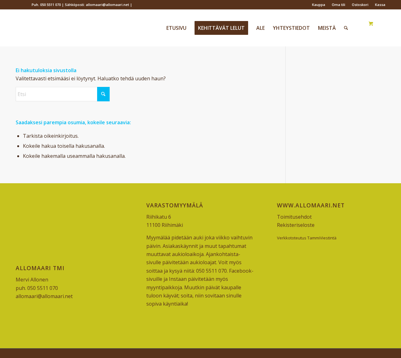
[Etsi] (346, 27)
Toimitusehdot (294, 216)
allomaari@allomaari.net (44, 296)
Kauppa (318, 4)
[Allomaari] (63, 27)
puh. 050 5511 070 (37, 288)
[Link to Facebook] (17, 4)
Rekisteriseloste (296, 225)
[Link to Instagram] (27, 4)
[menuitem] (319, 4)
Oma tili (338, 4)
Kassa (380, 4)
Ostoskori (360, 4)
